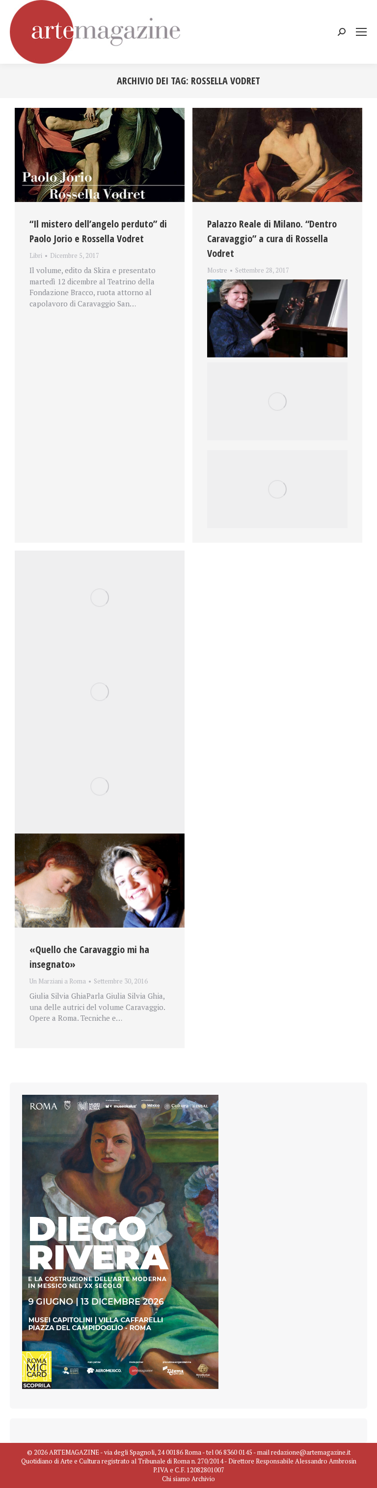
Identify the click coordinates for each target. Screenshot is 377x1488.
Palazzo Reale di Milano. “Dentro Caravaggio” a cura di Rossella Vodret (272, 238)
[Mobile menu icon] (361, 32)
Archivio (203, 1478)
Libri (35, 255)
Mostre (217, 270)
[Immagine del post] (100, 155)
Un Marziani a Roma (57, 981)
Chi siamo (176, 1478)
